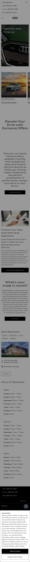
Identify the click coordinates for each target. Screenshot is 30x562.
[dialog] (15, 536)
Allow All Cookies (15, 551)
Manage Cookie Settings (15, 557)
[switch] (26, 506)
